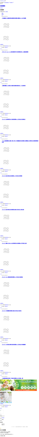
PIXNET (14, 426)
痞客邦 (6, 79)
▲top (1, 48)
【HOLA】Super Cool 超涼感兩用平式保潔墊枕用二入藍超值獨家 (15, 51)
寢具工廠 (6, 47)
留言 (7, 79)
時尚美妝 (6, 11)
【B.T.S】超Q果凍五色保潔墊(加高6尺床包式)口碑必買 (13, 209)
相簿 (2, 13)
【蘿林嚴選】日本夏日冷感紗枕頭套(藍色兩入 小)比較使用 (14, 85)
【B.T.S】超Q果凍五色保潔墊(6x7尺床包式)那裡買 (12, 175)
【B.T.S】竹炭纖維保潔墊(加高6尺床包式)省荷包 (11, 310)
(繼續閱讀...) (2, 44)
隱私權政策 (24, 426)
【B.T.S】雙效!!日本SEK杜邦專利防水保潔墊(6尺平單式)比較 (14, 243)
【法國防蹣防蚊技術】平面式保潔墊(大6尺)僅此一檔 (12, 378)
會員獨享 (2, 6)
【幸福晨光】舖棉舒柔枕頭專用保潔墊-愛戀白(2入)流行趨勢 (14, 18)
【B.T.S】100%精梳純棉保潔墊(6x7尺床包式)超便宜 (12, 277)
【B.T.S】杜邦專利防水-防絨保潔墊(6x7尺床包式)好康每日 (13, 119)
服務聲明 (27, 426)
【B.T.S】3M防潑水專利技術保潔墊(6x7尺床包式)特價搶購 (14, 344)
